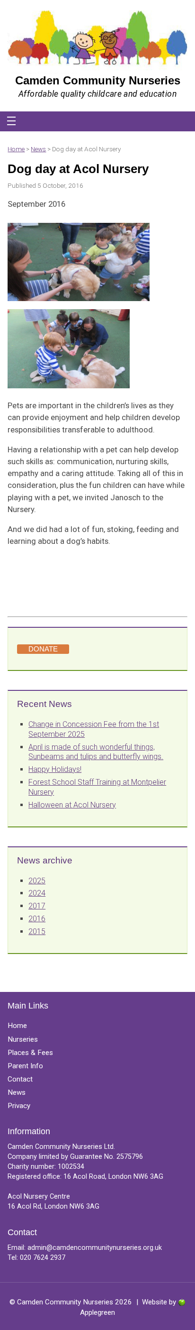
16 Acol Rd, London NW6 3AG (53, 1206)
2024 (36, 893)
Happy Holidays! (54, 769)
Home (16, 149)
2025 (36, 880)
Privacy (19, 1105)
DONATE (43, 649)
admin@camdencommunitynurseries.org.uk (94, 1248)
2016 (36, 918)
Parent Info (25, 1066)
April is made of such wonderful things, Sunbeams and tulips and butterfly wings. (95, 752)
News (38, 149)
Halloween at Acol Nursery (72, 804)
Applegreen (97, 1312)
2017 (36, 905)
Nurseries (23, 1039)
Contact (20, 1079)
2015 (36, 931)
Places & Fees (30, 1052)
